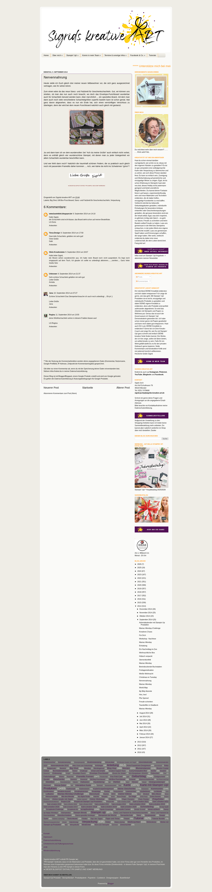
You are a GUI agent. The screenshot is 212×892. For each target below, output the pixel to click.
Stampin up (98, 812)
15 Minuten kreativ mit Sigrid (126, 762)
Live (167, 791)
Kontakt (47, 833)
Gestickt (74, 779)
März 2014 (143, 730)
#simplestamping (64, 762)
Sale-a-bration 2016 (51, 807)
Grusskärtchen (65, 782)
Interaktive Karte (83, 785)
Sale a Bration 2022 (160, 802)
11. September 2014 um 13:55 (67, 315)
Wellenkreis (151, 822)
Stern (139, 815)
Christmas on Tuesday (148, 677)
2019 (139, 589)
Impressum (48, 837)
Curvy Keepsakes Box (138, 771)
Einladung (143, 646)
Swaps (162, 815)
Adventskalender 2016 (60, 765)
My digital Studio (84, 796)
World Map (143, 688)
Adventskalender (145, 762)
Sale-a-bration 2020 (128, 807)
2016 (139, 599)
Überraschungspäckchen (51, 822)
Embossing (57, 773)
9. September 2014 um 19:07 (76, 252)
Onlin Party (143, 796)
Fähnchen (155, 773)
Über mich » (57, 55)
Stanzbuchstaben (64, 815)
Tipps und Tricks (112, 819)
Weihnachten (134, 822)
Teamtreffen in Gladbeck (148, 705)
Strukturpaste (150, 815)
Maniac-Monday (145, 642)
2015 (139, 602)
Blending (87, 768)
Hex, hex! (143, 695)
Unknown (53, 274)
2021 (139, 582)
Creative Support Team (117, 771)
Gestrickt (83, 779)
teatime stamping (58, 819)
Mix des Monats (68, 796)
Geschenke (58, 779)
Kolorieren (145, 789)
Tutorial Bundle (158, 819)
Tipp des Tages (96, 819)
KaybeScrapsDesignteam (103, 789)
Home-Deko (60, 785)
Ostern (112, 799)
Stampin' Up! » (72, 55)
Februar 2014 (144, 734)
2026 (139, 564)
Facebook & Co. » (137, 55)
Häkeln (75, 782)
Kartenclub (71, 789)
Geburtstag (139, 776)
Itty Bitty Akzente (145, 691)
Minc (139, 794)
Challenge (83, 771)
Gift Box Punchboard (66, 200)
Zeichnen (115, 825)
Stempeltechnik (126, 815)
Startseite (87, 387)
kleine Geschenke (126, 788)
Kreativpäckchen (81, 791)
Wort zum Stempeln (102, 825)
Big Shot (53, 200)
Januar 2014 (144, 737)
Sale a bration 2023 (54, 804)
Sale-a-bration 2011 (102, 804)
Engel (68, 773)
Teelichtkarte (72, 819)
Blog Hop (111, 768)
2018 (139, 592)
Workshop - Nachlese (147, 639)
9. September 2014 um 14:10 (84, 214)
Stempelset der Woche (107, 815)
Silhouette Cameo (123, 809)
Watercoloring (119, 822)
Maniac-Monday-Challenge (149, 628)
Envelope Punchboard (99, 773)
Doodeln (163, 771)
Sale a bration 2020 (124, 802)
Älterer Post (123, 387)
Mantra (106, 794)
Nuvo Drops (121, 796)
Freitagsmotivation (146, 670)
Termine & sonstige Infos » (115, 55)
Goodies (50, 782)
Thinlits (84, 819)
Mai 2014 (143, 723)
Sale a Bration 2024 (70, 804)
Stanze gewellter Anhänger (85, 815)
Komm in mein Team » (91, 55)
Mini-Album (156, 794)
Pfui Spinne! (144, 698)
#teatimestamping (94, 762)
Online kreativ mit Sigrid (63, 799)
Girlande (132, 779)
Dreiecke (46, 773)
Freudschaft (104, 776)
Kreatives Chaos (145, 632)
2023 (139, 574)
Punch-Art (110, 802)
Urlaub (64, 822)
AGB (45, 847)
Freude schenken (146, 702)
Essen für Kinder (119, 773)
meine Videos (124, 794)
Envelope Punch (79, 773)
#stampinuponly (79, 762)
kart (120, 785)
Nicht (113, 796)
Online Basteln (155, 796)
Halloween (85, 782)
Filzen (61, 776)
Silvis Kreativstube (57, 252)
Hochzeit (47, 785)
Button (75, 771)
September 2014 (146, 620)
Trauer (126, 819)
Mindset (146, 794)
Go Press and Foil (162, 779)
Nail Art (96, 796)
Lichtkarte (158, 791)
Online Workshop (97, 799)
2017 (139, 596)
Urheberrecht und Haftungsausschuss (58, 844)
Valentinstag (73, 822)
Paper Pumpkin (128, 799)
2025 (139, 568)
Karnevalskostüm (110, 785)
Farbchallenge (49, 776)
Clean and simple (98, 771)
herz (127, 782)
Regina (52, 315)
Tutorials (152, 55)
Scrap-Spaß (164, 807)
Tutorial (138, 818)
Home (46, 55)
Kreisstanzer (118, 791)
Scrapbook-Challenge (54, 809)
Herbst (116, 782)
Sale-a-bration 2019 (109, 807)
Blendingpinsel (99, 768)
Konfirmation (49, 791)
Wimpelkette (74, 825)
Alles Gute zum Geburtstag (82, 765)
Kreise (107, 791)
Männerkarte (94, 794)
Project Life (65, 802)
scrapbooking (87, 809)
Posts (139, 277)
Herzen (135, 782)
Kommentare (142, 281)
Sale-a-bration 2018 (89, 807)
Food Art (70, 776)
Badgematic (51, 768)
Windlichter (86, 825)
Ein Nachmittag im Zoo (148, 649)
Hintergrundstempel (157, 782)
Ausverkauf (158, 765)
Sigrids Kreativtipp (106, 809)
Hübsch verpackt (145, 656)
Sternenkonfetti (145, 660)
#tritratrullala (109, 762)
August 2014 (144, 713)
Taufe (46, 819)
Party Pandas (144, 799)
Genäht (46, 779)
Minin (166, 794)
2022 (139, 578)
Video (108, 822)
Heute (144, 782)
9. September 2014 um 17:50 (72, 233)
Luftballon (50, 794)
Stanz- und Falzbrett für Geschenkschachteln (92, 200)
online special (82, 799)
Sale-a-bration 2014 (137, 804)
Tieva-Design (54, 233)
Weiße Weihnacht (146, 674)
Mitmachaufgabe (52, 796)
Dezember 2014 (145, 609)
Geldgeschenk (159, 776)
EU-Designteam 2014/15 (138, 773)
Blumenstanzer (143, 768)
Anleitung (113, 765)
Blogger (111, 883)
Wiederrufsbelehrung (52, 851)
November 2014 (145, 613)
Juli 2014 (143, 716)
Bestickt (63, 768)
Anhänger (99, 765)
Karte (127, 784)
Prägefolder (158, 799)
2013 (139, 742)
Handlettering (99, 782)
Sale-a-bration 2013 (119, 804)
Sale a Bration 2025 (85, 804)
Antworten (53, 225)
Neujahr (104, 796)
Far (165, 773)
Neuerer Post (51, 387)
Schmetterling (146, 806)
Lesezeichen (131, 791)
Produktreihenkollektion (51, 802)
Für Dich (142, 635)
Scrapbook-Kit (72, 809)
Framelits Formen (85, 776)
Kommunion (157, 788)
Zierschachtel (125, 825)
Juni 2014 (143, 720)
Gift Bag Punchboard (97, 779)
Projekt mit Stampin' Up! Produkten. (88, 802)
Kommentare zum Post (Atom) (65, 393)
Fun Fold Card (116, 776)
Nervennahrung (145, 681)
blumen (126, 768)
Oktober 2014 (144, 616)
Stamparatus (65, 813)
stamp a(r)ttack (154, 809)
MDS (113, 794)
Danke (153, 771)
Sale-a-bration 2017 (70, 807)
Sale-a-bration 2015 (157, 804)
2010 (139, 752)
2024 (139, 571)
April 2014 (143, 727)
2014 (139, 606)
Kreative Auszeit (64, 791)
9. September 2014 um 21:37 (69, 274)
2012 (139, 745)
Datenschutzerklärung (78, 371)
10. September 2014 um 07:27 (65, 293)
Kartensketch (84, 789)
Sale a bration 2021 (141, 802)
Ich (72, 785)
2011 (139, 749)
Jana (51, 293)
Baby (166, 765)
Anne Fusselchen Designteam (138, 765)
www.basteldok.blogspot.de (60, 214)
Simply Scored (139, 809)
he (109, 782)
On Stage (132, 796)
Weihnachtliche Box (147, 653)
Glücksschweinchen (146, 779)
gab (128, 776)
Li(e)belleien (145, 791)
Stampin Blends (80, 813)
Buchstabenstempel (60, 771)
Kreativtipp (96, 791)
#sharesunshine (49, 762)
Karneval (99, 785)
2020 (139, 585)
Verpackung (115, 200)
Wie (66, 825)
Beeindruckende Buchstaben (150, 667)
